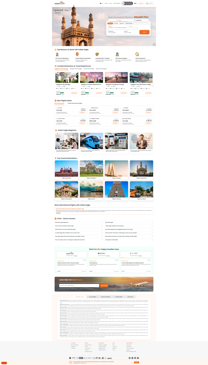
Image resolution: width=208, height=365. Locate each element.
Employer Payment (88, 351)
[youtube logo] (130, 358)
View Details (74, 92)
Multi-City (122, 23)
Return (126, 31)
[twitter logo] (132, 358)
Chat (113, 344)
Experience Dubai (102, 349)
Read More (58, 213)
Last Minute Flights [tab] (118, 296)
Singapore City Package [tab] (61, 68)
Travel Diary (73, 348)
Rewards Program (88, 344)
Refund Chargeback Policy (131, 351)
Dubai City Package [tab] (101, 68)
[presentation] (118, 20)
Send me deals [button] (104, 285)
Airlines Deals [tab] (130, 296)
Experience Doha (102, 348)
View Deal (82, 112)
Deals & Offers (87, 348)
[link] (66, 170)
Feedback (114, 348)
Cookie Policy (128, 346)
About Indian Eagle (74, 344)
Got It (136, 362)
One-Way (116, 23)
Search (144, 32)
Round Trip (110, 23)
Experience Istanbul (102, 346)
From (110, 26)
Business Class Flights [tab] (105, 296)
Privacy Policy (128, 344)
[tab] (118, 20)
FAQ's (114, 349)
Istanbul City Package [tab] (76, 68)
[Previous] (56, 84)
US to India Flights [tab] (92, 296)
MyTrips (110, 3)
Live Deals (87, 349)
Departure (111, 31)
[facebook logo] (135, 358)
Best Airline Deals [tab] (59, 103)
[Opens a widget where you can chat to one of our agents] (4, 363)
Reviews (86, 346)
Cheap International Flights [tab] (75, 103)
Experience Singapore (103, 344)
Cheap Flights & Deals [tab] (79, 296)
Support (106, 3)
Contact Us (115, 346)
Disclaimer (128, 349)
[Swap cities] (128, 27)
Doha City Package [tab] (89, 68)
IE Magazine (73, 346)
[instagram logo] (138, 358)
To (131, 26)
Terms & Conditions (130, 348)
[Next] (151, 84)
